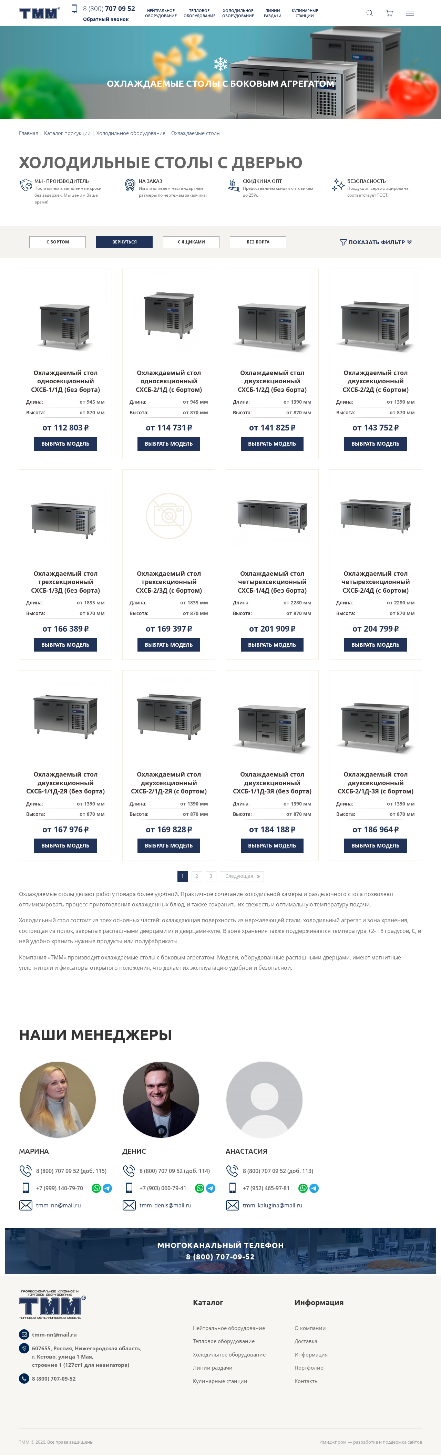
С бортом (58, 242)
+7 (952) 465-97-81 (266, 1188)
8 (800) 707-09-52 (54, 1378)
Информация (311, 1354)
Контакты (307, 1381)
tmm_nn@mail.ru (58, 1205)
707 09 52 (109, 13)
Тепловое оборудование (199, 13)
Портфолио (309, 1367)
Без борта (258, 242)
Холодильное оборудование (238, 13)
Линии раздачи (272, 13)
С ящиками (191, 242)
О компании (310, 1327)
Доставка (306, 1341)
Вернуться (124, 242)
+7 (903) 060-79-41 (163, 1188)
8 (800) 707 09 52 (58, 1171)
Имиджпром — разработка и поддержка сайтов (370, 1442)
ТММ (39, 13)
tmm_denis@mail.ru (166, 1205)
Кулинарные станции (305, 13)
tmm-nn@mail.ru (54, 1334)
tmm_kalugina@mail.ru (272, 1205)
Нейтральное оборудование (161, 13)
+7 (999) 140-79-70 (59, 1188)
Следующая (239, 876)
